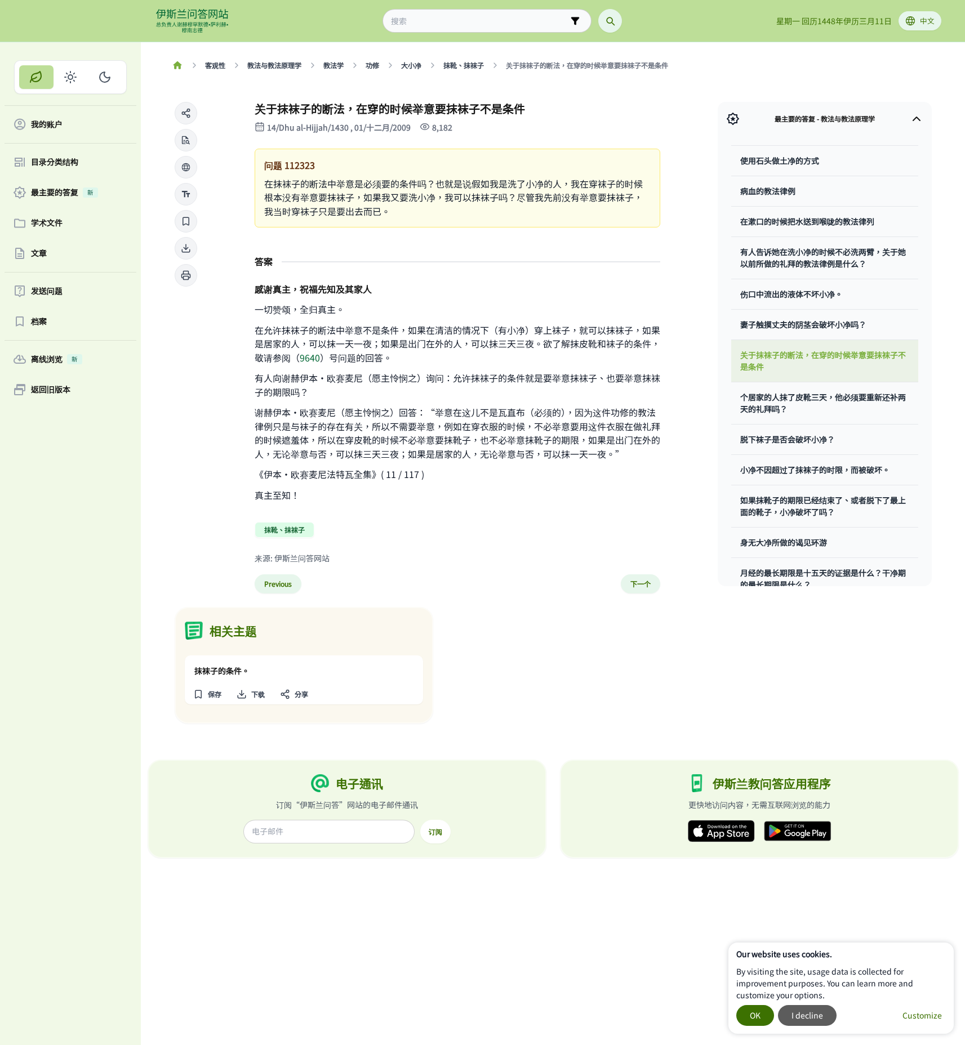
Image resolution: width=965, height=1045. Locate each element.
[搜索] (610, 21)
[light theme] (71, 77)
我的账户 (47, 124)
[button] (186, 113)
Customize (922, 1015)
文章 (39, 253)
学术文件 (47, 223)
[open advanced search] (575, 21)
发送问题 (47, 291)
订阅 (435, 832)
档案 (39, 321)
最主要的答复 (62, 192)
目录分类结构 (54, 162)
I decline (807, 1015)
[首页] (178, 65)
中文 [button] (927, 20)
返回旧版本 (50, 389)
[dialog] (841, 988)
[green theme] (36, 77)
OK (755, 1015)
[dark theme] (104, 77)
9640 (310, 357)
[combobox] (479, 21)
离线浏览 (54, 359)
